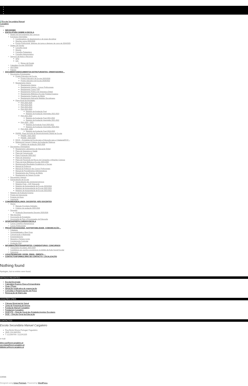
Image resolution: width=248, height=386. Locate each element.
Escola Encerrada (12, 282)
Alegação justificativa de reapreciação (21, 288)
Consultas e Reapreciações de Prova (21, 291)
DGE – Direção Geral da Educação (20, 314)
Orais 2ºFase (10, 286)
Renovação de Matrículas (16, 293)
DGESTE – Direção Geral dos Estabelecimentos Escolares (30, 312)
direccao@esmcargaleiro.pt (11, 343)
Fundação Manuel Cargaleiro (17, 308)
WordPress (43, 383)
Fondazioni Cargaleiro (14, 310)
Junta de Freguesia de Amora (17, 305)
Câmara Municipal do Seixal (17, 303)
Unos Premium (20, 383)
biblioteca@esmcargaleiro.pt (12, 347)
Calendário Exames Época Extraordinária (22, 284)
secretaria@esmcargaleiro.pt (12, 345)
